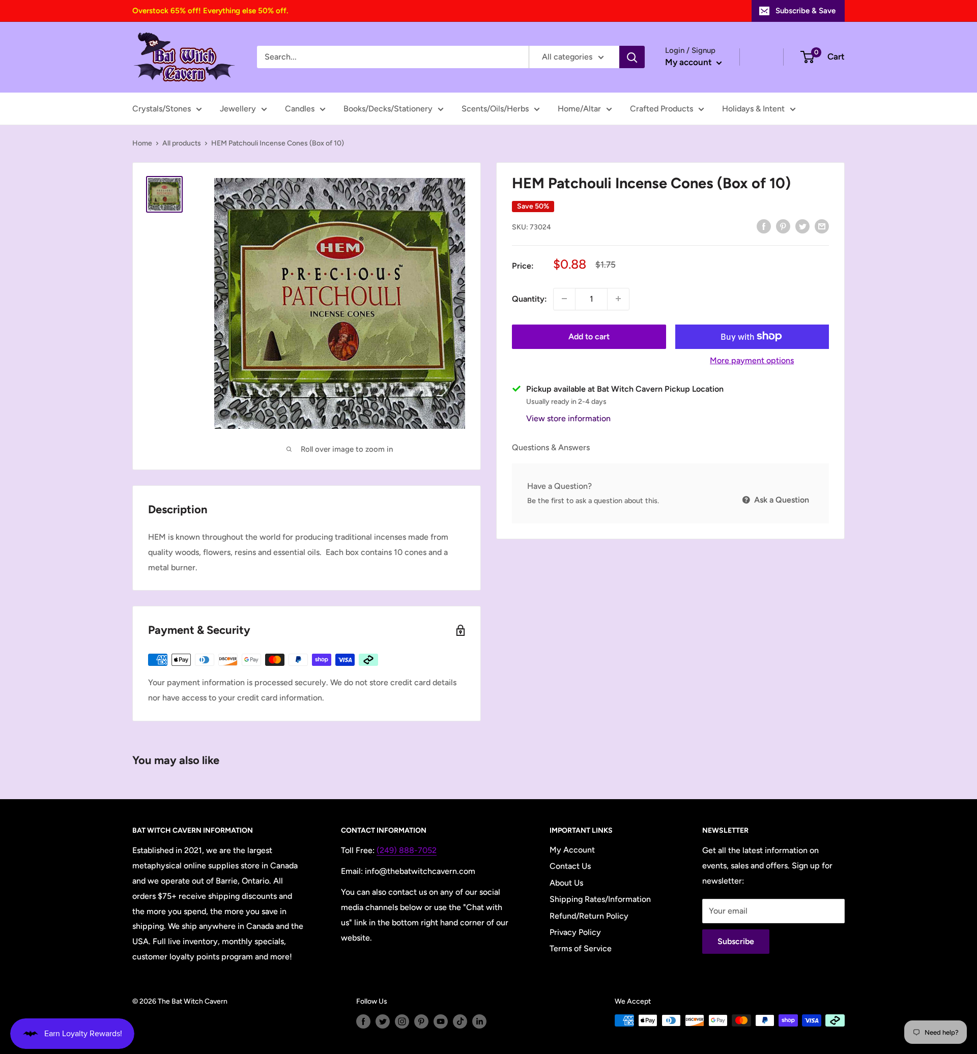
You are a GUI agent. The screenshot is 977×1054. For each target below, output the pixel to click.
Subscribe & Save (805, 10)
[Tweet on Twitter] (802, 225)
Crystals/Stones (161, 108)
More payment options (752, 360)
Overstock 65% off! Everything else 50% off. (210, 10)
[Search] (632, 57)
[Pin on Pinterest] (783, 225)
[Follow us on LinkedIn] (479, 1021)
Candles (299, 108)
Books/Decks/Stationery (388, 108)
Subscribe (735, 941)
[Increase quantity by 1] (618, 298)
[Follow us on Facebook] (363, 1021)
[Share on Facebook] (764, 225)
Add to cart (589, 336)
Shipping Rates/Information (600, 899)
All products (181, 143)
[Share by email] (822, 225)
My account (689, 62)
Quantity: (529, 298)
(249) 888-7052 (407, 850)
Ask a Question (780, 500)
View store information (568, 418)
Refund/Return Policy (589, 916)
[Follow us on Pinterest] (421, 1021)
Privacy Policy (575, 932)
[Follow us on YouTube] (441, 1021)
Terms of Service (581, 948)
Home (142, 143)
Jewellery (238, 108)
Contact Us (570, 866)
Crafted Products (661, 108)
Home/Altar (579, 108)
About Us (566, 883)
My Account (572, 850)
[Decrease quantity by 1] (564, 298)
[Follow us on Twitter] (383, 1021)
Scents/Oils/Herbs (495, 108)
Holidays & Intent (753, 108)
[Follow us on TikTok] (460, 1021)
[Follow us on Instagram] (402, 1021)
